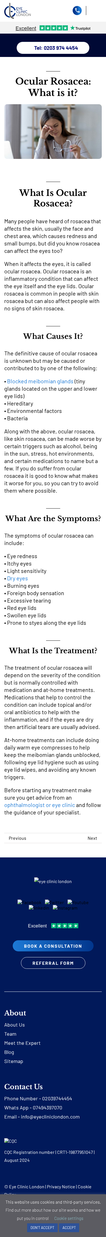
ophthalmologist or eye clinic (39, 804)
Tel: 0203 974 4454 (56, 48)
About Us (14, 1024)
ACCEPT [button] (69, 1227)
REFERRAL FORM (53, 963)
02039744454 (57, 1098)
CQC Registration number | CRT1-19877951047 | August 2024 (49, 1156)
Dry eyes (17, 578)
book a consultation (53, 946)
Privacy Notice (61, 1186)
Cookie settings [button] (68, 1218)
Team (10, 1034)
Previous (17, 838)
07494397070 (47, 1107)
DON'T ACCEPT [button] (42, 1227)
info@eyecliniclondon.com (50, 1116)
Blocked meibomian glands (40, 381)
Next (92, 838)
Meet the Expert (22, 1043)
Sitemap (13, 1061)
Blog (9, 1052)
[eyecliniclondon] (17, 5)
